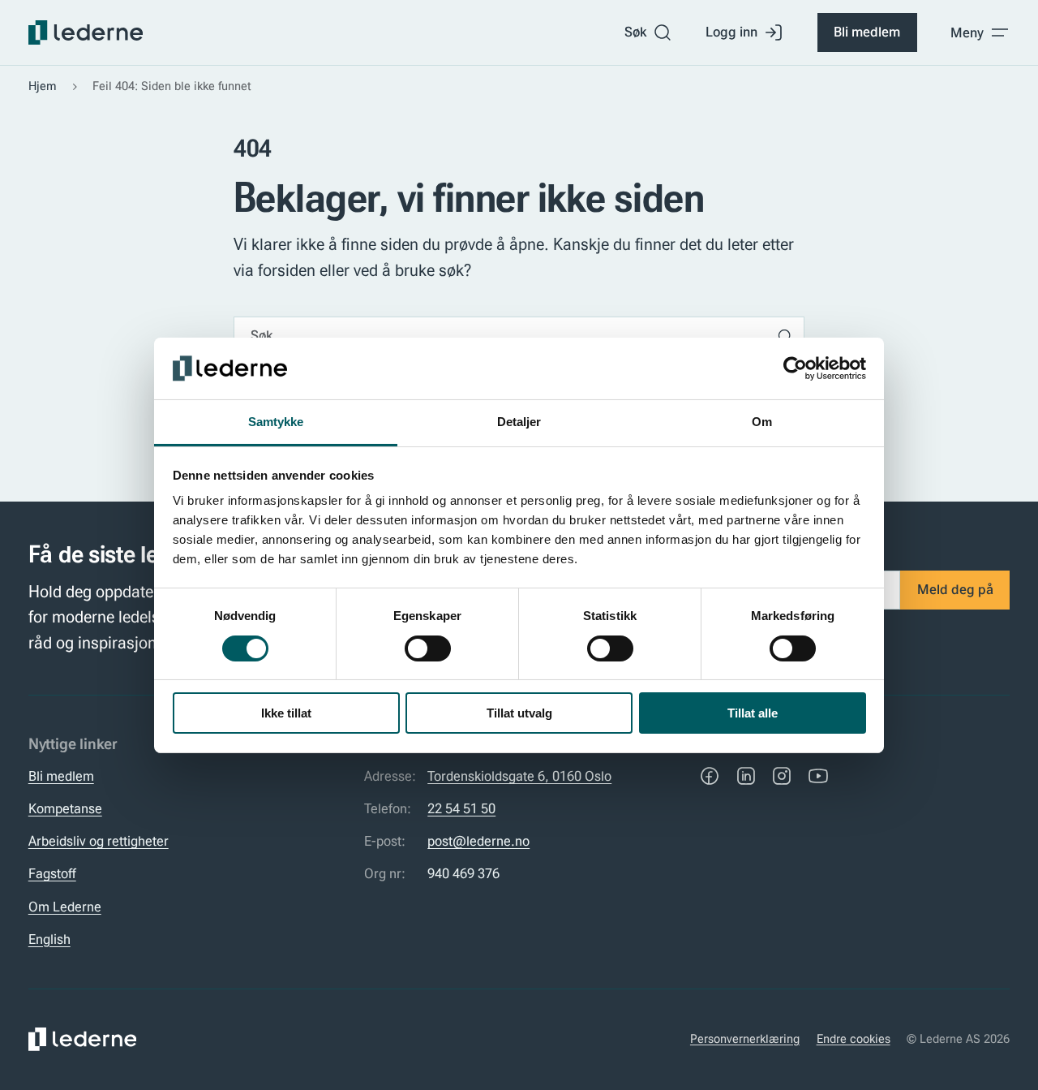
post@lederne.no (478, 841)
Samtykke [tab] (276, 422)
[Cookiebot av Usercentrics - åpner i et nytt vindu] (795, 368)
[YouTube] (818, 776)
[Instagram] (781, 776)
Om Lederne (64, 906)
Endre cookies (853, 1039)
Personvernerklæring (745, 1039)
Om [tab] (762, 422)
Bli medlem (867, 32)
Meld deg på (955, 589)
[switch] (428, 648)
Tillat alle (752, 713)
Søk (635, 32)
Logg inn (731, 32)
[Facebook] (709, 776)
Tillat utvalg (519, 713)
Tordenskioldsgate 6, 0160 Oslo (519, 776)
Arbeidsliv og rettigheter (98, 841)
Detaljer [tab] (519, 422)
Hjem (42, 86)
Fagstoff (52, 873)
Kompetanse (65, 808)
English (49, 939)
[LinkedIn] (746, 776)
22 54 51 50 (461, 808)
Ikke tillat (286, 713)
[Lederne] (85, 32)
